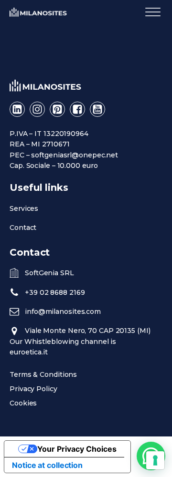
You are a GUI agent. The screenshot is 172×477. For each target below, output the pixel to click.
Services (24, 208)
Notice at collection (47, 465)
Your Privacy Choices (77, 449)
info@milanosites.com (63, 311)
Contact (23, 227)
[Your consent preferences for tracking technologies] (155, 460)
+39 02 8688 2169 (55, 292)
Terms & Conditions (43, 374)
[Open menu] (152, 12)
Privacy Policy (33, 388)
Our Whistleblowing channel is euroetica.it (63, 346)
